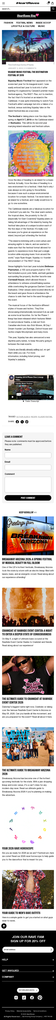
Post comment (28, 497)
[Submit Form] (51, 949)
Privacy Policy (9, 1011)
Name (8, 450)
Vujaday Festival (45, 417)
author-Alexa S (23, 417)
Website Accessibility (24, 1011)
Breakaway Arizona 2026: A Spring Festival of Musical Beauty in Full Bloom (27, 561)
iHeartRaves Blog (26, 15)
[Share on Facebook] (17, 422)
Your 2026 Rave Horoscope (17, 848)
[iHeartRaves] (27, 3)
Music (41, 26)
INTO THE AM (48, 1017)
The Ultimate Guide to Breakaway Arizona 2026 (26, 772)
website (21, 360)
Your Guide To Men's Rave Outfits (21, 913)
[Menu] (3, 3)
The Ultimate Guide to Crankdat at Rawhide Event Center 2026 (27, 700)
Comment (10, 474)
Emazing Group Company (33, 1017)
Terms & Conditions (39, 1011)
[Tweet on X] (22, 421)
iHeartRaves (30, 1014)
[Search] (53, 9)
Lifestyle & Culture (23, 26)
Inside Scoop (43, 23)
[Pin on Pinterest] (26, 422)
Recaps (34, 417)
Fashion (8, 23)
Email (7, 462)
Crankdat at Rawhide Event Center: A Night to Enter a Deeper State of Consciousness (27, 632)
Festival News (24, 23)
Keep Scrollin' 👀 (28, 512)
